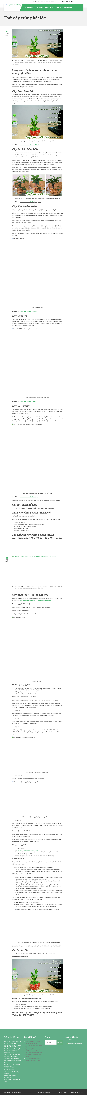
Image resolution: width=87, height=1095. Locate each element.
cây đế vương (28, 62)
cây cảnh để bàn (19, 62)
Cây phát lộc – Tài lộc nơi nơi (30, 594)
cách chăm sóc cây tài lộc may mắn (30, 202)
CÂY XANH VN (28, 7)
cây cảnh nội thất (33, 850)
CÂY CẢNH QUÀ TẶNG (56, 60)
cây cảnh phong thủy (21, 588)
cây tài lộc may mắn (53, 62)
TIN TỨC (77, 7)
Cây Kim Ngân (37, 62)
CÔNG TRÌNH (49, 7)
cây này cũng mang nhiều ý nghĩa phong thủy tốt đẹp (35, 600)
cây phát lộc (30, 588)
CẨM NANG (39, 7)
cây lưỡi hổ (44, 62)
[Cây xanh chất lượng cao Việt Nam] (17, 5)
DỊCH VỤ (58, 7)
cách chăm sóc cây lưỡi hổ (28, 401)
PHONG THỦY (68, 7)
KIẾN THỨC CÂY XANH (56, 586)
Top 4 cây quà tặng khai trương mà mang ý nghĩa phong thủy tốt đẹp (33, 1054)
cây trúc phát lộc (39, 588)
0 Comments (30, 60)
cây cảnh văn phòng (23, 850)
